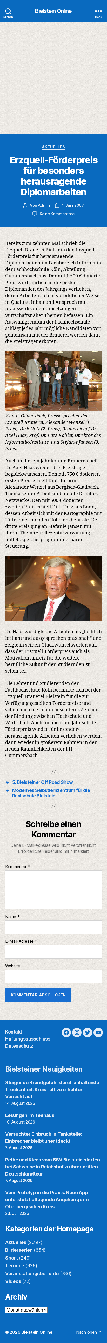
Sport (11, 1258)
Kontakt (13, 1032)
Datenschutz (19, 1046)
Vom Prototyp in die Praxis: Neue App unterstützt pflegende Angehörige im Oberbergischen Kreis (47, 1199)
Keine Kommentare (57, 213)
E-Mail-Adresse (21, 941)
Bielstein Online (53, 11)
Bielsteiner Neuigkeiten (44, 1069)
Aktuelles (53, 147)
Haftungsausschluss (27, 1039)
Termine (14, 1265)
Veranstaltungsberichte (32, 1273)
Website (12, 966)
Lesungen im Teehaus (29, 1115)
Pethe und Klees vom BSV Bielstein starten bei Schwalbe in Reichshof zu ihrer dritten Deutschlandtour (52, 1167)
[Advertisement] (53, 78)
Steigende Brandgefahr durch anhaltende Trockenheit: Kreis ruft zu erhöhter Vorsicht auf (52, 1089)
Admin (44, 205)
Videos (13, 1281)
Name (12, 917)
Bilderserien (19, 1250)
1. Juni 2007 (73, 205)
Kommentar (17, 866)
